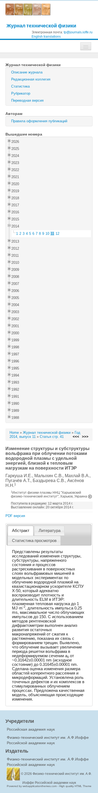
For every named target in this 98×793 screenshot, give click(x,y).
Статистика (20, 86)
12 (57, 234)
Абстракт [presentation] (20, 530)
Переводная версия (27, 100)
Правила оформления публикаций (39, 121)
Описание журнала (26, 72)
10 (47, 234)
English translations (46, 36)
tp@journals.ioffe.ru (78, 32)
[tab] (20, 531)
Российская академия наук (31, 729)
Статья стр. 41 (52, 437)
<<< (76, 437)
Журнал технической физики (41, 26)
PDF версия (15, 516)
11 (52, 234)
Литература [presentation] (49, 530)
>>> (85, 437)
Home (14, 433)
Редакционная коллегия (30, 79)
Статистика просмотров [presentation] (34, 540)
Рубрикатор (20, 93)
